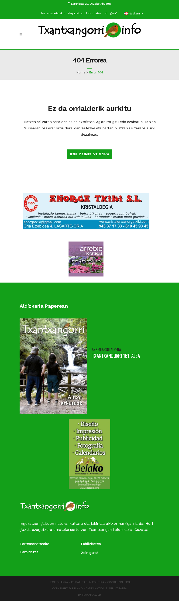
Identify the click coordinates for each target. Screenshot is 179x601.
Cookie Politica (119, 582)
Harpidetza (75, 13)
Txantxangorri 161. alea (116, 355)
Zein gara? (89, 552)
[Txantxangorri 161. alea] (53, 366)
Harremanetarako (52, 13)
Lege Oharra (58, 582)
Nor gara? (111, 13)
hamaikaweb (91, 594)
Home (80, 72)
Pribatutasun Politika (87, 582)
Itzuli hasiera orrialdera (89, 154)
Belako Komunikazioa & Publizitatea (99, 588)
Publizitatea (93, 13)
